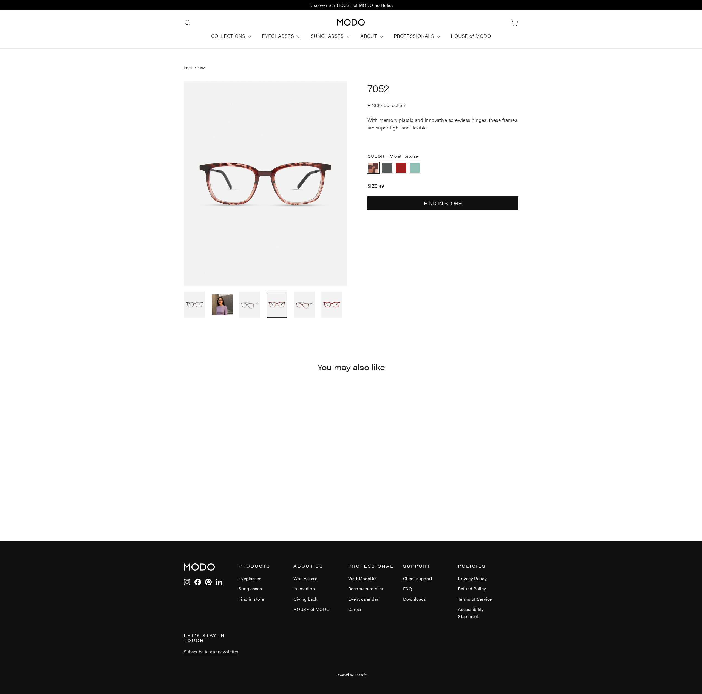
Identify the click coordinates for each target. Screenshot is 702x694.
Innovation (304, 588)
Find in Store (443, 203)
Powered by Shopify (351, 674)
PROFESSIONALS (415, 35)
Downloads (414, 599)
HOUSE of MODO (471, 35)
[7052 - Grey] (194, 499)
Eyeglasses (250, 578)
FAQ (407, 588)
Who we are (305, 578)
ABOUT (369, 35)
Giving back (305, 599)
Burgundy (401, 167)
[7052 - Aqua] (207, 499)
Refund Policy (472, 588)
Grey (387, 167)
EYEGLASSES (279, 35)
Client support (417, 578)
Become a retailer (366, 588)
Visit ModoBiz (362, 578)
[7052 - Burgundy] (201, 499)
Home (189, 67)
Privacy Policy (472, 578)
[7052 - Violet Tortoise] (187, 499)
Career (355, 609)
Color (392, 156)
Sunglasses (250, 588)
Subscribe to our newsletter (211, 651)
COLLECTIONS (229, 35)
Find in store (251, 599)
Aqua (415, 167)
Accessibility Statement (471, 612)
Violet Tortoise (373, 167)
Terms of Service (475, 599)
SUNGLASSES (328, 35)
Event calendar (363, 599)
